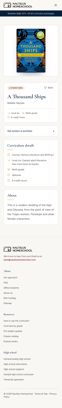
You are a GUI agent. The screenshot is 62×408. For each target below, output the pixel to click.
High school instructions (15, 364)
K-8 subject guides (13, 331)
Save (50, 87)
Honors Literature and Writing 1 (37, 154)
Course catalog (11, 336)
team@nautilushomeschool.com (20, 259)
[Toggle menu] (55, 5)
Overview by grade (13, 326)
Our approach (10, 277)
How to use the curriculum (16, 320)
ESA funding (10, 298)
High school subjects (14, 369)
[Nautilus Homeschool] (18, 5)
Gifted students (11, 287)
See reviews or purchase (31, 130)
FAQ (6, 282)
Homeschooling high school (17, 359)
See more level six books (25, 164)
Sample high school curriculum (19, 374)
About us (8, 293)
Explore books (11, 341)
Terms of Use (41, 393)
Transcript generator (14, 379)
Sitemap (8, 303)
